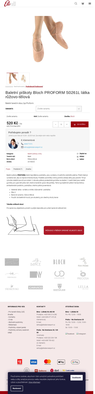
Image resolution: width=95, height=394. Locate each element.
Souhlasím (76, 378)
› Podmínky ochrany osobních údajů (18, 331)
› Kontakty (11, 317)
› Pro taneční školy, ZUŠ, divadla (16, 313)
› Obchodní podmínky (15, 322)
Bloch (73, 116)
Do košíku (81, 124)
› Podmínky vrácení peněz (17, 327)
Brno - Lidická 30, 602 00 (46, 312)
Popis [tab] (8, 169)
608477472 (28, 144)
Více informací (34, 382)
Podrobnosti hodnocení (34, 86)
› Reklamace (12, 325)
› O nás (10, 319)
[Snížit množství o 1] (55, 124)
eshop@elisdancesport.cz (33, 147)
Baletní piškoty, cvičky (35, 154)
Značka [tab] (28, 169)
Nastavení (17, 388)
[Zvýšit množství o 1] (67, 124)
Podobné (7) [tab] (18, 169)
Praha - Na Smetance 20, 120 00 (47, 331)
